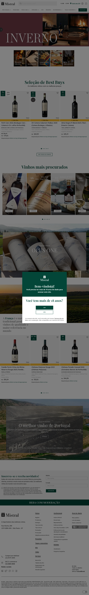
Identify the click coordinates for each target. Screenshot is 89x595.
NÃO (44, 312)
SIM (44, 307)
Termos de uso (59, 318)
